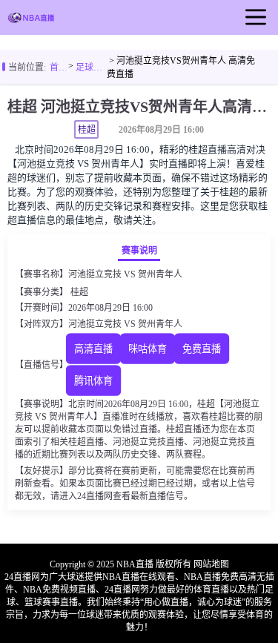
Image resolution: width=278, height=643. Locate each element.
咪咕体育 (147, 349)
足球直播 (91, 67)
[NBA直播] (31, 19)
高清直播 (93, 349)
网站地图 (211, 564)
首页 (57, 67)
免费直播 (201, 349)
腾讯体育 (93, 380)
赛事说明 (139, 250)
